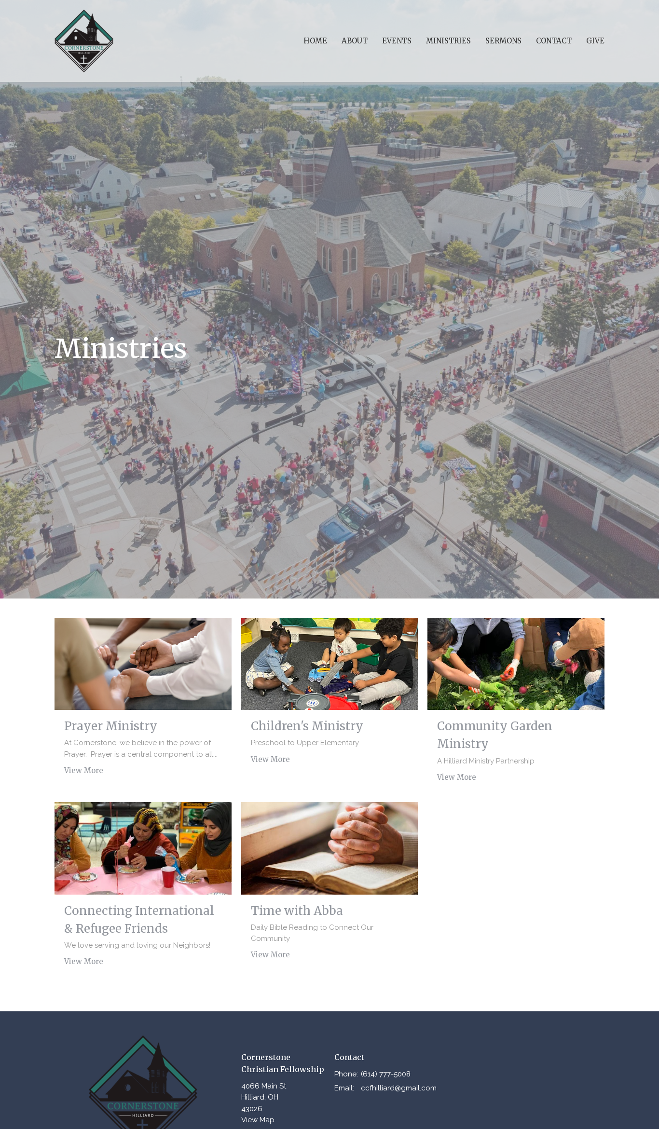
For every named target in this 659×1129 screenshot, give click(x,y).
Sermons (503, 40)
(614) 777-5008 (386, 1074)
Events (397, 40)
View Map (258, 1119)
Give (595, 40)
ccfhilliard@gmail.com (399, 1088)
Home (315, 40)
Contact (554, 40)
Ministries (448, 40)
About (355, 40)
